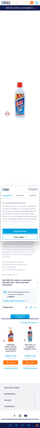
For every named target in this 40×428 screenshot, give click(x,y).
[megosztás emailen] (30, 309)
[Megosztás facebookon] (26, 309)
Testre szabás (19, 237)
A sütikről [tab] (32, 195)
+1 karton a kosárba (11, 368)
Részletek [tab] (20, 195)
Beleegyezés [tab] (7, 195)
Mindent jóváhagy (20, 231)
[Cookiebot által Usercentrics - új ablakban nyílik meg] (28, 189)
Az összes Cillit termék (28, 322)
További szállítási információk (13, 301)
